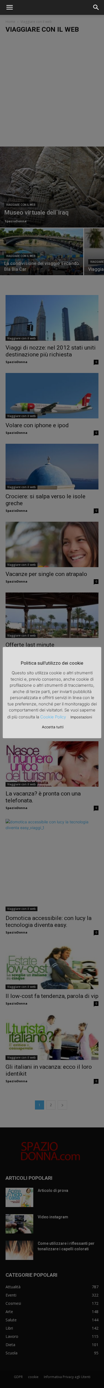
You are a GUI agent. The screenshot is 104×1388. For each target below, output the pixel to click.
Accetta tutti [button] (53, 727)
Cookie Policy (53, 716)
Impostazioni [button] (81, 717)
